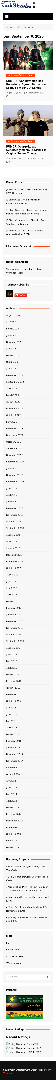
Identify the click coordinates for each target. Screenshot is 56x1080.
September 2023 (15, 381)
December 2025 (14, 342)
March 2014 (12, 807)
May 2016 (11, 661)
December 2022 (14, 408)
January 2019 (13, 501)
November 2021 (14, 435)
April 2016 (11, 667)
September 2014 (15, 767)
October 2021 (13, 441)
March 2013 (12, 847)
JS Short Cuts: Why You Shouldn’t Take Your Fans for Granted (26, 222)
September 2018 (15, 528)
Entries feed (12, 949)
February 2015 (14, 740)
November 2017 (14, 561)
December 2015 (14, 694)
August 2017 (13, 574)
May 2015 (11, 721)
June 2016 (11, 654)
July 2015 (11, 707)
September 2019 (15, 481)
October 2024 (13, 361)
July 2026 (11, 322)
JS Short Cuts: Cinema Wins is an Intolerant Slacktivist (23, 201)
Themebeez (9, 1073)
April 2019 (11, 494)
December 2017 (14, 554)
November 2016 (14, 627)
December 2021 (14, 428)
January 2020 (13, 468)
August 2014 (13, 774)
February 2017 (14, 607)
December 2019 (14, 475)
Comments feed (14, 956)
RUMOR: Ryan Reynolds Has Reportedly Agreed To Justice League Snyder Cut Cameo (26, 84)
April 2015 (11, 727)
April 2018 (11, 541)
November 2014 (14, 760)
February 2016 (14, 681)
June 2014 (11, 787)
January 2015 (13, 747)
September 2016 (15, 641)
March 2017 (12, 601)
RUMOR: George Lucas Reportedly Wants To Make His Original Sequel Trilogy (26, 150)
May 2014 (11, 794)
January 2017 (13, 614)
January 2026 (13, 335)
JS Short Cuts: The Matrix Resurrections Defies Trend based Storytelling (26, 211)
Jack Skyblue (15, 92)
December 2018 (14, 508)
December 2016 (14, 621)
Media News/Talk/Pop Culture (21, 75)
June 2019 (11, 488)
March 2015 (12, 734)
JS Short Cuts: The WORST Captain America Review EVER (24, 232)
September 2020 (15, 461)
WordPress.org (14, 963)
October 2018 (13, 521)
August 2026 (13, 315)
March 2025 (12, 355)
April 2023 (11, 388)
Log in (9, 943)
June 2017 (11, 588)
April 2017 (11, 594)
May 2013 (11, 840)
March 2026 (12, 328)
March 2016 (12, 674)
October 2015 (13, 701)
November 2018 (14, 514)
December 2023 (14, 375)
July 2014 (11, 780)
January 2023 (13, 401)
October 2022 (13, 415)
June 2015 (11, 714)
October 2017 (13, 568)
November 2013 (14, 827)
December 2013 (14, 820)
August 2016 (13, 647)
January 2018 (13, 548)
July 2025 (11, 348)
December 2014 (14, 754)
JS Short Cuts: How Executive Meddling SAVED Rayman (26, 191)
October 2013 (13, 834)
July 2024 (11, 368)
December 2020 (14, 455)
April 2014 (11, 800)
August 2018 (13, 534)
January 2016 (13, 687)
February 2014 (14, 814)
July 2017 (11, 581)
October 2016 (13, 634)
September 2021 (15, 448)
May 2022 (11, 421)
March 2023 (12, 395)
